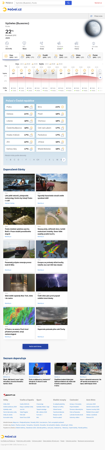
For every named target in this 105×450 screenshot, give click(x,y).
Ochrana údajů (37, 441)
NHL (38, 417)
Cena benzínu (43, 422)
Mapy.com (16, 422)
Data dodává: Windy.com (51, 441)
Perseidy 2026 (35, 422)
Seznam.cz (98, 3)
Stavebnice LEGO (31, 427)
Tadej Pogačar (24, 412)
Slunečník (36, 425)
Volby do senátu (7, 415)
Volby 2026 (6, 404)
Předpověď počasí (25, 422)
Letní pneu (50, 427)
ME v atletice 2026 (42, 412)
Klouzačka (43, 425)
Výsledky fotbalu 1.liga (43, 407)
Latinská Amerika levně (76, 415)
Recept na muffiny (58, 407)
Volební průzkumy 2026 (10, 407)
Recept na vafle (57, 415)
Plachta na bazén (21, 425)
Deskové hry (58, 427)
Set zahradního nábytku (53, 425)
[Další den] (100, 77)
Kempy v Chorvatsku (75, 404)
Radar (62, 441)
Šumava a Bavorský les (76, 409)
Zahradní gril (64, 425)
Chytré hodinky (73, 427)
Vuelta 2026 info (24, 404)
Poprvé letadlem (74, 407)
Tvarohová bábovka (58, 412)
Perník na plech (57, 417)
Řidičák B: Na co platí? (92, 412)
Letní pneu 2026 (91, 404)
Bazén (13, 425)
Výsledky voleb (7, 409)
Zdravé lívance (57, 409)
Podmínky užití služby (23, 441)
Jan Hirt (22, 409)
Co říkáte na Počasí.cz (8, 441)
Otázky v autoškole (91, 415)
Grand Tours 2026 (25, 417)
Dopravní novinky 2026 (92, 409)
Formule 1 (39, 415)
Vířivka (71, 425)
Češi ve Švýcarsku (75, 412)
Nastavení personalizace (86, 441)
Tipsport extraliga (41, 409)
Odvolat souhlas (71, 441)
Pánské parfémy (82, 427)
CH (38, 160)
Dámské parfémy (42, 427)
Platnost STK (90, 417)
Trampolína (29, 425)
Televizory (65, 427)
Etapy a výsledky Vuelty (26, 407)
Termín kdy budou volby (10, 412)
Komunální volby (8, 417)
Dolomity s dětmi (74, 417)
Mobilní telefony (20, 427)
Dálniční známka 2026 (92, 407)
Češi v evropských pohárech (56, 422)
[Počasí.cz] (12, 9)
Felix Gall (22, 415)
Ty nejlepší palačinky (59, 404)
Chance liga (40, 404)
